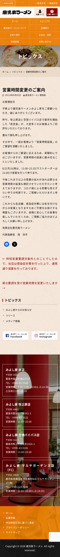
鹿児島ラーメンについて (15, 28)
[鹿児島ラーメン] (16, 12)
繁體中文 (53, 3)
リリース (10, 315)
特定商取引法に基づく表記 (20, 522)
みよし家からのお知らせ (19, 309)
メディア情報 (13, 321)
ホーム (15, 21)
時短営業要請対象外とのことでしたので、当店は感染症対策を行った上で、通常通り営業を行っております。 (30, 263)
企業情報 (10, 517)
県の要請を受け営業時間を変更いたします (30, 285)
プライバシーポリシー (17, 527)
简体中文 (41, 3)
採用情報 (15, 41)
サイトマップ (13, 532)
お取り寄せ (15, 34)
